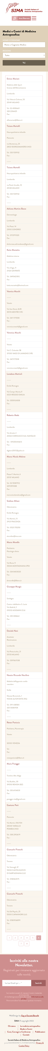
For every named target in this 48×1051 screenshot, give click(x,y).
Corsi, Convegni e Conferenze (19, 1031)
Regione (7, 50)
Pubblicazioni (40, 1031)
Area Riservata (24, 18)
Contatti (26, 1034)
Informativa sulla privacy (32, 997)
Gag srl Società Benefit (30, 1015)
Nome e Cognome (11, 40)
